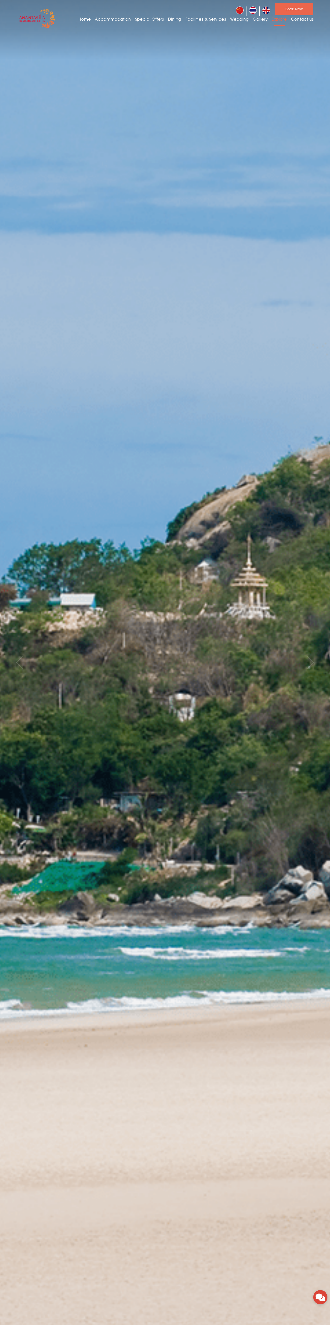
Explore (279, 19)
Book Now (294, 9)
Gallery (260, 19)
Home (84, 19)
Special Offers (149, 19)
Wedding (239, 19)
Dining (174, 19)
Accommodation (113, 19)
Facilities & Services (205, 19)
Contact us (302, 19)
